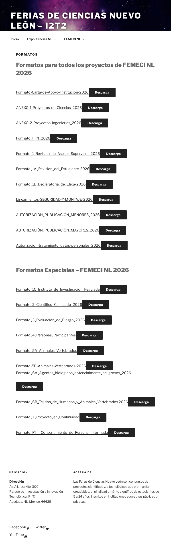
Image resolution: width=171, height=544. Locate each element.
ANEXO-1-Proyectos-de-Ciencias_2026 (49, 108)
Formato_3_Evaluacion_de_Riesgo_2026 (50, 320)
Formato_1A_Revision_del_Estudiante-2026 (53, 169)
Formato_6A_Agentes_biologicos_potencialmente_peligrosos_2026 (73, 373)
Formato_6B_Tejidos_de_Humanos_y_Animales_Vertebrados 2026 (72, 402)
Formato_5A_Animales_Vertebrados (46, 350)
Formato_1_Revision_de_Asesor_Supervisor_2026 (58, 154)
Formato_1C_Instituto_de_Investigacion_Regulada (58, 289)
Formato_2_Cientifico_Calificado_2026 (49, 304)
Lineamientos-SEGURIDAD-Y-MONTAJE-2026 (54, 199)
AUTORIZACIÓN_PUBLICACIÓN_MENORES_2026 (58, 215)
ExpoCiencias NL (39, 39)
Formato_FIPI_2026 (33, 138)
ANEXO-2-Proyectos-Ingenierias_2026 (48, 123)
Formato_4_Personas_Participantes (46, 335)
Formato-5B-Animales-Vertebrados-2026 (51, 366)
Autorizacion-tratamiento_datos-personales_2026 (58, 245)
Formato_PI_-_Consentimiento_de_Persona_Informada (62, 432)
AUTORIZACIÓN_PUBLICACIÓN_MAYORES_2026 (57, 230)
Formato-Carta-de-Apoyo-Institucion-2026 (52, 92)
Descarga (102, 92)
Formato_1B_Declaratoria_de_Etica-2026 (51, 184)
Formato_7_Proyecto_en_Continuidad (47, 417)
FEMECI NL (72, 39)
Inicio (15, 39)
